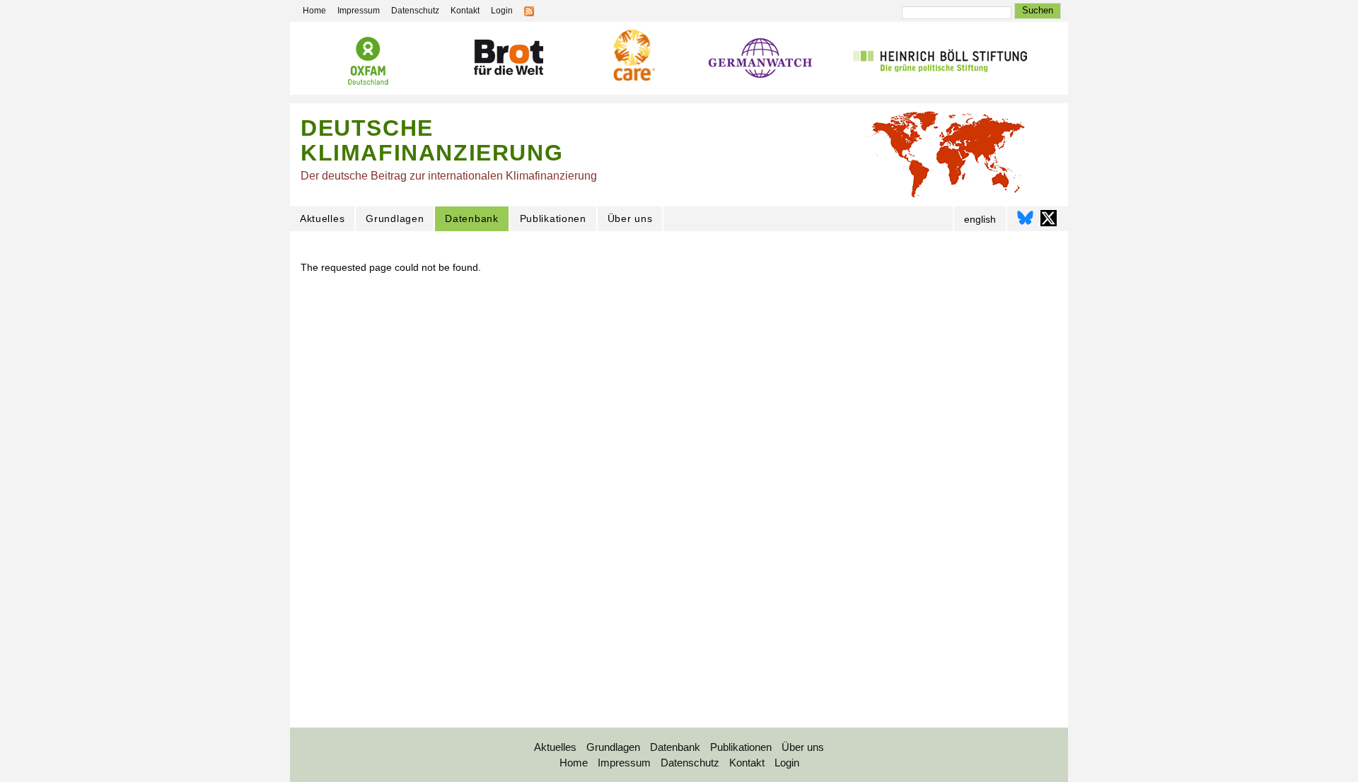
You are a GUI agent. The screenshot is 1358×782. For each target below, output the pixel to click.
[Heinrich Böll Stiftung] (940, 61)
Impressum (358, 11)
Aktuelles (322, 218)
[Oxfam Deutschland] (368, 63)
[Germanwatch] (761, 62)
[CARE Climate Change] (632, 57)
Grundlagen (395, 218)
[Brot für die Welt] (507, 60)
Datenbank (471, 218)
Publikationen (553, 218)
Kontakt (465, 11)
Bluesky (1025, 218)
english (980, 219)
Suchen (1037, 10)
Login (502, 11)
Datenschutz (415, 11)
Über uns (630, 218)
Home (314, 11)
